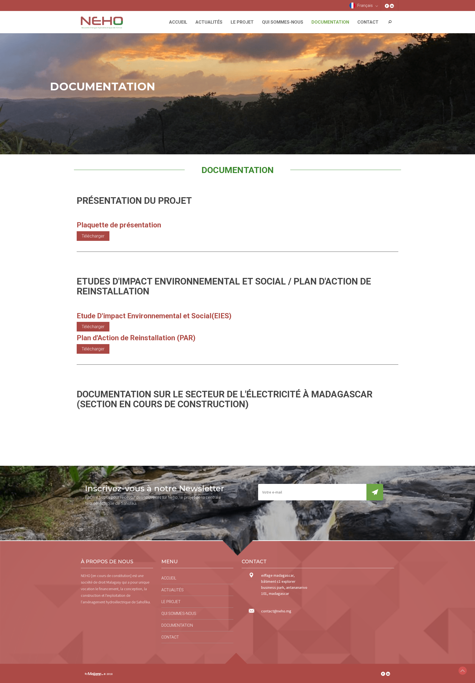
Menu (169, 562)
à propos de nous (107, 562)
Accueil (178, 22)
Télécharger (93, 236)
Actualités (208, 22)
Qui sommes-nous (282, 22)
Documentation (330, 22)
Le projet (242, 22)
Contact (368, 22)
